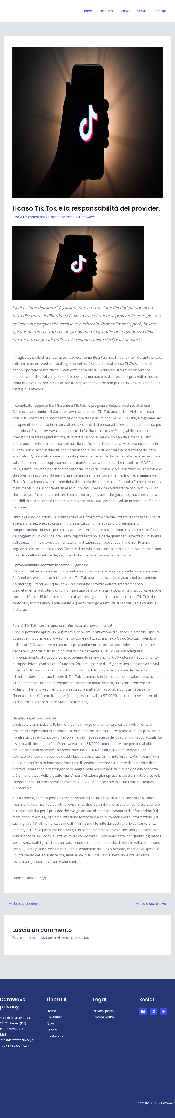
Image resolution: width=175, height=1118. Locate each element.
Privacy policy (103, 1011)
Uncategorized (60, 216)
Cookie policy (103, 1017)
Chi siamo (106, 11)
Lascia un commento (28, 216)
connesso (39, 937)
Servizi (142, 11)
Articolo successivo (153, 903)
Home (87, 11)
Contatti (160, 11)
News (125, 11)
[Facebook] (143, 1011)
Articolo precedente (22, 903)
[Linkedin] (153, 1011)
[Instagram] (163, 1011)
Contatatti (55, 1036)
